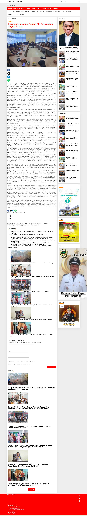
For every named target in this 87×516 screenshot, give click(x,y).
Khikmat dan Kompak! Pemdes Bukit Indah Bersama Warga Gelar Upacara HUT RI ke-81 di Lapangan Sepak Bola (33, 240)
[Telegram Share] (8, 76)
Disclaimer (12, 512)
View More (31, 489)
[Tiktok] (10, 219)
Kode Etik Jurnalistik (14, 508)
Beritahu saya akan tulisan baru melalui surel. (19, 364)
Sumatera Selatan (18, 212)
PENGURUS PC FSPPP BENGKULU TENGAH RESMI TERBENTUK (28, 244)
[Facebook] (10, 215)
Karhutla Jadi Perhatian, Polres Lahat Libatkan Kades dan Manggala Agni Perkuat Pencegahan (30, 235)
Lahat (12, 212)
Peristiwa (10, 21)
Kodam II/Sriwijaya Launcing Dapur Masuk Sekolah (23, 225)
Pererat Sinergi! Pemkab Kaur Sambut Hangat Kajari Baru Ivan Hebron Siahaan (30, 242)
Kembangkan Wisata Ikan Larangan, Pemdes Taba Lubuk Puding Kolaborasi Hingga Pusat (72, 106)
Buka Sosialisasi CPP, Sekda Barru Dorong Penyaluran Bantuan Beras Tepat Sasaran (31, 245)
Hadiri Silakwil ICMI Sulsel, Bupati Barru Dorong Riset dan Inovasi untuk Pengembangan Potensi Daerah (32, 305)
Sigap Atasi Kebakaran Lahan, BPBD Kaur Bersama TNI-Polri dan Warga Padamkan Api (32, 263)
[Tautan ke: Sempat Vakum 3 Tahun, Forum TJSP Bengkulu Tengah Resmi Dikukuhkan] (62, 100)
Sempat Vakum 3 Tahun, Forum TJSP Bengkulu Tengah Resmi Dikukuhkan (72, 99)
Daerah (9, 212)
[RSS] (10, 221)
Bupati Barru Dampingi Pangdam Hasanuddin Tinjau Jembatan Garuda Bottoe (29, 238)
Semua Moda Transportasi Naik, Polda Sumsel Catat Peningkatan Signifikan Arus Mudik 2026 (32, 320)
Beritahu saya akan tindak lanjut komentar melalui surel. (22, 361)
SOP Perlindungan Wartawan (17, 509)
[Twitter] (10, 217)
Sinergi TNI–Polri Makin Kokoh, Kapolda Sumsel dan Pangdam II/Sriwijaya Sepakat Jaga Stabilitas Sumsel (32, 277)
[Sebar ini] (8, 70)
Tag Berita (24, 212)
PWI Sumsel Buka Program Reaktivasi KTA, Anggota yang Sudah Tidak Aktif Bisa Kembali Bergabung (32, 232)
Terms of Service (14, 514)
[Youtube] (10, 218)
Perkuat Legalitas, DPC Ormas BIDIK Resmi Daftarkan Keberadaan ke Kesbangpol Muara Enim (32, 335)
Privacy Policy (13, 511)
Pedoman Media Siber (15, 506)
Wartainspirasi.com (12, 83)
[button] (79, 2)
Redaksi (12, 505)
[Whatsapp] (8, 80)
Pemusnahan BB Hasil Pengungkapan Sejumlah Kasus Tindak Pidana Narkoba (30, 291)
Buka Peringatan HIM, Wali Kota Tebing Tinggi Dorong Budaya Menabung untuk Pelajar (32, 237)
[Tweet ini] (8, 73)
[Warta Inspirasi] (11, 5)
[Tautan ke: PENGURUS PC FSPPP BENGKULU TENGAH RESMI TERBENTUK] (62, 87)
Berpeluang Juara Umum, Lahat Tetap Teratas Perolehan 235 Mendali (27, 223)
